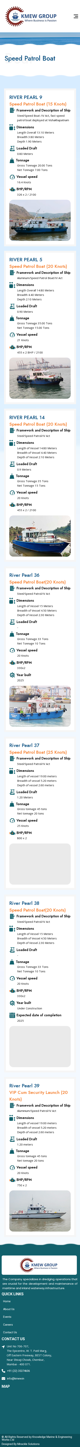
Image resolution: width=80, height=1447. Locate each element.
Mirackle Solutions (28, 1444)
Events (7, 1317)
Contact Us (10, 1332)
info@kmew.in (15, 1378)
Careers (8, 1324)
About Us (9, 1309)
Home (7, 1301)
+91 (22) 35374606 (18, 1371)
